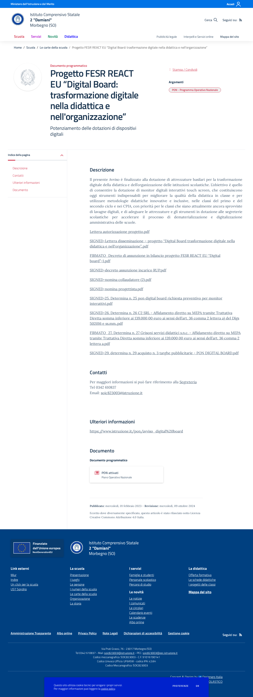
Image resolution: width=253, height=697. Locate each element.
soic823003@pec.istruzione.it (160, 653)
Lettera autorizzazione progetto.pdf (119, 231)
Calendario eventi (140, 612)
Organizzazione (80, 598)
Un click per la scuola (24, 584)
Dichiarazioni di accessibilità (143, 633)
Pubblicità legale (167, 36)
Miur (13, 575)
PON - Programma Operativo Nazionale (195, 90)
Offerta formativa (200, 575)
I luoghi (74, 579)
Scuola (30, 47)
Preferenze (181, 686)
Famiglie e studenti (141, 575)
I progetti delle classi (202, 584)
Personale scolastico (142, 579)
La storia (75, 603)
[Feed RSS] (240, 20)
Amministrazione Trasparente (31, 633)
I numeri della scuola (83, 589)
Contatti (18, 175)
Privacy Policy (87, 633)
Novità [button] (53, 36)
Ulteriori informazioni (26, 182)
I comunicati (137, 603)
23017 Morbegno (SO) (139, 649)
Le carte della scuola (53, 47)
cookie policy (108, 689)
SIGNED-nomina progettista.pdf (116, 289)
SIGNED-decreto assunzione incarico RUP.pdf (128, 270)
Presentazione (79, 575)
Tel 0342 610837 (86, 653)
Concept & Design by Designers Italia (196, 676)
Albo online (136, 622)
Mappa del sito (229, 36)
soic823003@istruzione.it (122, 393)
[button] (37, 155)
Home (18, 47)
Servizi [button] (36, 36)
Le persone (77, 584)
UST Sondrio (19, 589)
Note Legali (110, 633)
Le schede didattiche (202, 579)
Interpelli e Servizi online (198, 36)
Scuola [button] (19, 36)
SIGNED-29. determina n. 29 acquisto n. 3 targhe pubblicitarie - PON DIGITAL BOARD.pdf (164, 353)
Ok (197, 686)
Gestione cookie (178, 633)
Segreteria (188, 382)
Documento (20, 190)
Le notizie (135, 598)
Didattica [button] (71, 36)
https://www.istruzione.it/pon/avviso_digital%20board (136, 431)
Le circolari (136, 608)
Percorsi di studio (140, 584)
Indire (14, 579)
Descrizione (20, 168)
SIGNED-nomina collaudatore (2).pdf (120, 279)
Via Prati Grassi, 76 (112, 649)
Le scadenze (137, 617)
